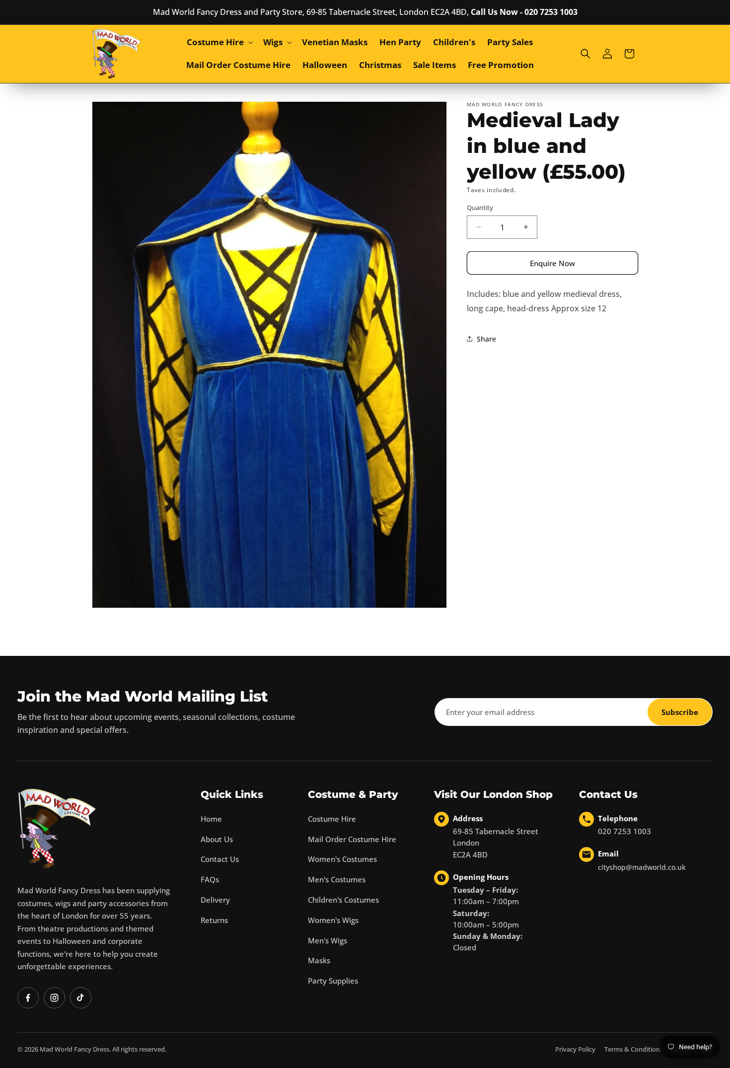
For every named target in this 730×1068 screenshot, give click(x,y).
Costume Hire (332, 819)
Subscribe (679, 712)
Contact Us (220, 859)
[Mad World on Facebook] (28, 997)
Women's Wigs (333, 920)
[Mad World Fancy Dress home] (57, 828)
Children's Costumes (343, 900)
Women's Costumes (342, 859)
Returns (214, 920)
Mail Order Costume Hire (352, 839)
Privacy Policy (575, 1049)
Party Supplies (333, 981)
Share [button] (486, 339)
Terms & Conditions (633, 1049)
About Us (217, 839)
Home (211, 819)
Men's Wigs (327, 940)
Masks (319, 960)
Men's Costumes (336, 879)
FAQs (210, 879)
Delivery (215, 900)
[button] (219, 42)
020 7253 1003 (624, 831)
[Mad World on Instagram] (54, 997)
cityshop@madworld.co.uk (642, 867)
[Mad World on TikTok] (80, 997)
